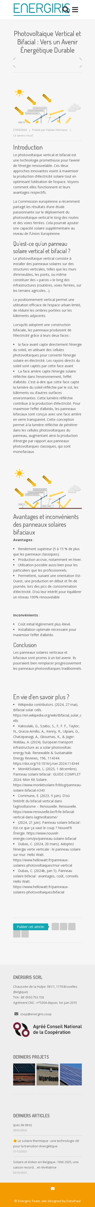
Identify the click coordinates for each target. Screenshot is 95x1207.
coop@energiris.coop (36, 1014)
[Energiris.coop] (41, 9)
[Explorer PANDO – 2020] (71, 1074)
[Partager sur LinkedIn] (72, 926)
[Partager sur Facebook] (63, 926)
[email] (53, 1189)
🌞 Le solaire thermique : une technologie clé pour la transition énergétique (46, 1143)
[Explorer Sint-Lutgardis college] (47, 1074)
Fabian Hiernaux (56, 130)
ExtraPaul (73, 1201)
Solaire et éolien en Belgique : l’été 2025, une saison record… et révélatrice (46, 1164)
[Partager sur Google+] (16, 934)
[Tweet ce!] (55, 926)
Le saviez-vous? (23, 135)
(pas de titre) (22, 1125)
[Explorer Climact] (24, 1074)
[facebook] (42, 1189)
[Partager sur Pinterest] (25, 934)
